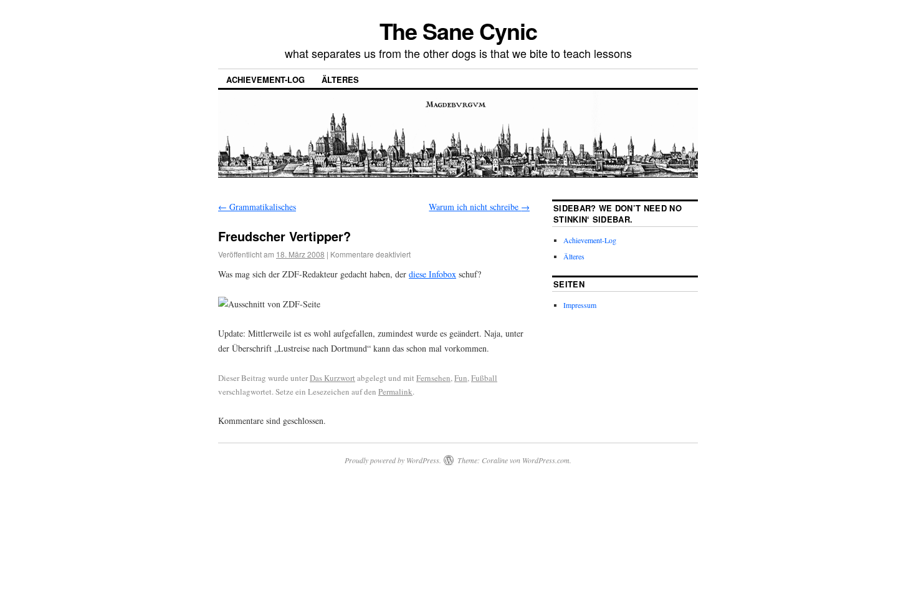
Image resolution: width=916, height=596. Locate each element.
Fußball (484, 377)
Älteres (340, 79)
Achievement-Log (265, 79)
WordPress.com (546, 460)
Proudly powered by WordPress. (393, 460)
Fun (460, 377)
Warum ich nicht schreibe (479, 207)
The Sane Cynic (458, 30)
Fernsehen (433, 377)
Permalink (395, 391)
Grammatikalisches (257, 207)
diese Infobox (432, 274)
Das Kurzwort (332, 377)
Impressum (579, 305)
